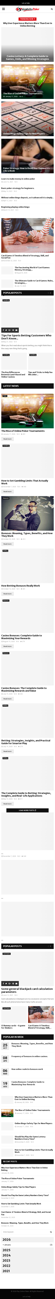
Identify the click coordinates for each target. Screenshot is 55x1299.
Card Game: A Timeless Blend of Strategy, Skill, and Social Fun (25, 257)
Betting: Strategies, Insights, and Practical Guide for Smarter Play (25, 742)
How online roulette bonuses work (27, 1069)
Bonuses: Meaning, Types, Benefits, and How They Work (27, 535)
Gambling (6, 300)
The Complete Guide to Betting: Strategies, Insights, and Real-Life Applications (26, 794)
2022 (6, 1266)
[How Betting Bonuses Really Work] (27, 566)
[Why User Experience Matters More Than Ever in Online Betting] (7, 1100)
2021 (6, 1271)
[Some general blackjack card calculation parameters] (27, 969)
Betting (5, 550)
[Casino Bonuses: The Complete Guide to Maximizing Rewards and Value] (27, 668)
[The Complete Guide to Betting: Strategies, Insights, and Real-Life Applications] (27, 773)
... (2, 853)
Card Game (6, 953)
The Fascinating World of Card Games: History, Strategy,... (32, 268)
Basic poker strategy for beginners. (17, 188)
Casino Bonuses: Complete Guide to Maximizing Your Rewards (21, 637)
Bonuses (6, 498)
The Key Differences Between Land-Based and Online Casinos (13, 374)
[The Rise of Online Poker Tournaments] (27, 81)
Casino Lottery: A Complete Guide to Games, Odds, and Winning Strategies (27, 58)
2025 (6, 1250)
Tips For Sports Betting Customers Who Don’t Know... (26, 337)
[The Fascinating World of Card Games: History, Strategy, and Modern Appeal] (7, 270)
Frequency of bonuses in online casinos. (30, 1056)
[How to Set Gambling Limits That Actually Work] (27, 461)
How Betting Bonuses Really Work (20, 585)
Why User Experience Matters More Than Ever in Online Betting (27, 24)
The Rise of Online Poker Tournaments (22, 93)
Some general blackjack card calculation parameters (27, 990)
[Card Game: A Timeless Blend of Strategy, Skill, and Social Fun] (27, 235)
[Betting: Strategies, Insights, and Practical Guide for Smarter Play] (27, 720)
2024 (7, 1255)
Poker (5, 396)
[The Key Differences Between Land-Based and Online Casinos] (14, 361)
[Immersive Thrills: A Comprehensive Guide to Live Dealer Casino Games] (27, 877)
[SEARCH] (51, 1232)
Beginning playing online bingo (15, 207)
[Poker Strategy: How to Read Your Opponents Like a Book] (27, 156)
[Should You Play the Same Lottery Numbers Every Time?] (7, 1140)
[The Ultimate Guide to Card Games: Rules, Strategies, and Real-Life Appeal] (7, 284)
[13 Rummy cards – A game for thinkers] (14, 1014)
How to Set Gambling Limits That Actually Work (24, 482)
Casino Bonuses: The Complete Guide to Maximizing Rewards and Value (24, 689)
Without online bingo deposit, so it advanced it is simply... (27, 197)
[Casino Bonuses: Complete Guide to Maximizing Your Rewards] (27, 615)
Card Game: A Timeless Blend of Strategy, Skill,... (39, 1026)
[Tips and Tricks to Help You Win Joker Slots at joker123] (41, 361)
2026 (7, 1240)
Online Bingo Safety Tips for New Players (24, 133)
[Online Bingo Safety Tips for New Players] (27, 118)
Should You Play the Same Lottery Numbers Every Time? (30, 1138)
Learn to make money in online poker (18, 179)
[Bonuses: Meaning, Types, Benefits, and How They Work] (27, 513)
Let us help (26, 3)
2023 (6, 1261)
